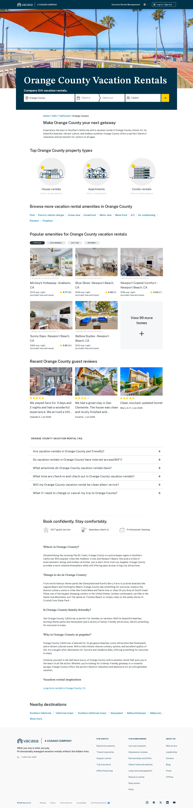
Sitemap (43, 803)
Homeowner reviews (138, 752)
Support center (103, 758)
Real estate (134, 783)
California (64, 116)
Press (169, 771)
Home (46, 116)
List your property (137, 746)
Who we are (171, 746)
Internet (92, 243)
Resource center (137, 777)
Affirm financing (104, 771)
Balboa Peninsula (136, 713)
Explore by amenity (105, 746)
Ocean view (74, 215)
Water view (105, 215)
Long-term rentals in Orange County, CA (64, 688)
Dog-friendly (56, 243)
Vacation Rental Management (125, 5)
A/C (133, 215)
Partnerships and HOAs (140, 758)
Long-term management (140, 771)
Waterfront (121, 215)
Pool (32, 215)
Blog (168, 764)
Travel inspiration (105, 752)
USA (54, 116)
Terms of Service (66, 803)
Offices (169, 777)
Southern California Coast (92, 713)
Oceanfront (90, 215)
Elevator (34, 220)
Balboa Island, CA (159, 713)
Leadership (171, 752)
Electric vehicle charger (51, 215)
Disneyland (117, 713)
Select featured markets (141, 764)
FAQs (131, 789)
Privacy (53, 803)
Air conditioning (146, 215)
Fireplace (48, 220)
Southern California (40, 713)
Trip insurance (103, 764)
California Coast (64, 713)
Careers (170, 758)
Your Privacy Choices (98, 803)
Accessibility (81, 803)
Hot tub (75, 243)
